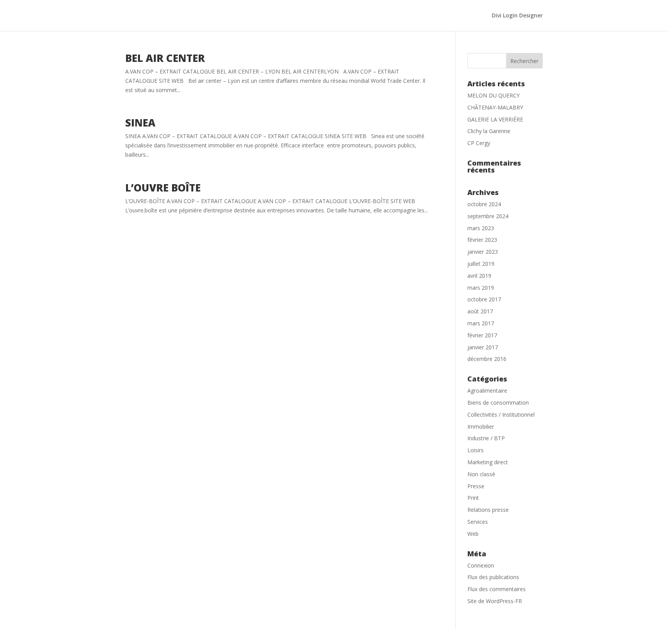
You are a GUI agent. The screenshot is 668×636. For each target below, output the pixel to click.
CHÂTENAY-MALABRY (495, 107)
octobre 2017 (484, 299)
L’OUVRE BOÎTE (163, 188)
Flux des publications (493, 577)
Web (473, 533)
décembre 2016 (486, 358)
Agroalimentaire (487, 390)
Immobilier (480, 426)
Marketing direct (487, 462)
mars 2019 (480, 287)
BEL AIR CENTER (165, 58)
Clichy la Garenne (488, 131)
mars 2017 (480, 323)
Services (477, 521)
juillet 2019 (480, 263)
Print (473, 497)
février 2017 (482, 335)
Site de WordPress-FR (494, 601)
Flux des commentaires (496, 589)
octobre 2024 (484, 204)
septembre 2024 (487, 216)
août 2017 (480, 311)
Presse (475, 486)
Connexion (480, 565)
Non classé (481, 474)
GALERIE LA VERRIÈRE (495, 119)
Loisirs (475, 450)
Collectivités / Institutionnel (501, 414)
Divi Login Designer (517, 16)
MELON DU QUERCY (493, 95)
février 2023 (482, 239)
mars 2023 (480, 228)
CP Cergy (478, 143)
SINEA (140, 123)
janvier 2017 (482, 347)
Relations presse (488, 509)
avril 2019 (479, 275)
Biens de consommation (498, 402)
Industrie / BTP (486, 438)
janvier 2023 (482, 251)
